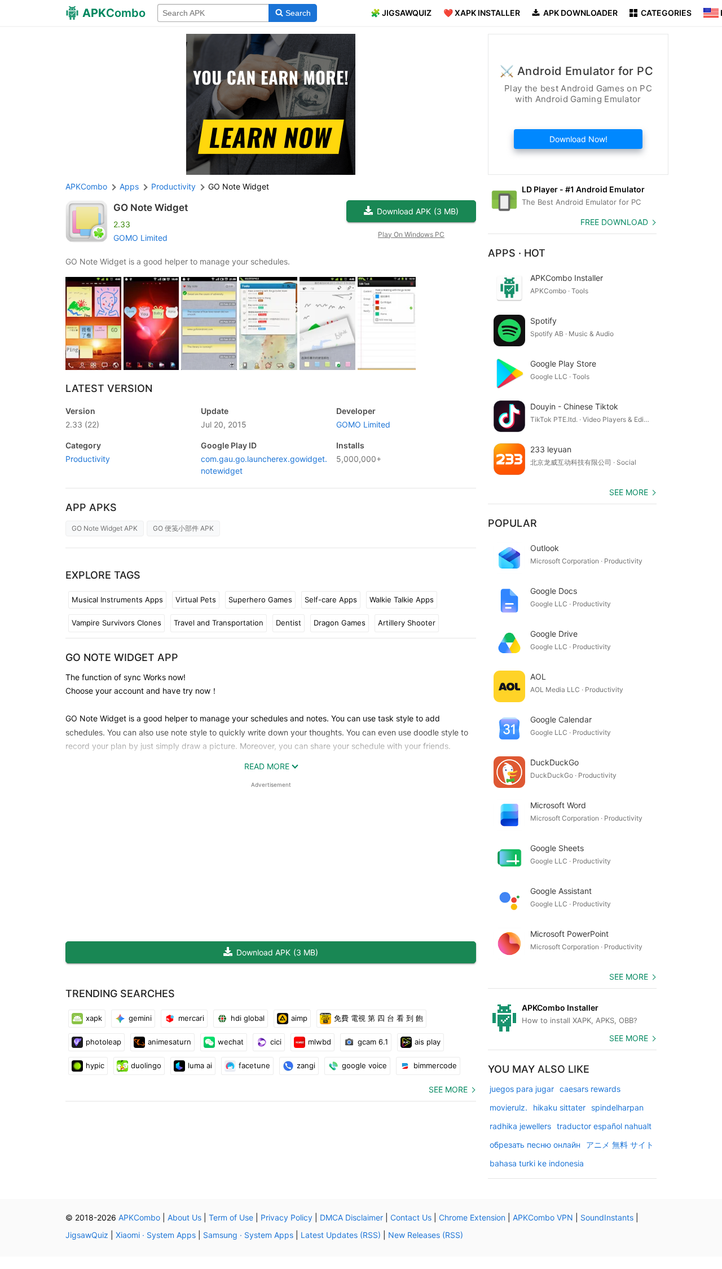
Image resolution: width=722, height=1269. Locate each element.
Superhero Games (260, 599)
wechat (231, 1041)
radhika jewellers (520, 1126)
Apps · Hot (516, 253)
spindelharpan (617, 1107)
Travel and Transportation (218, 622)
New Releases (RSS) (425, 1235)
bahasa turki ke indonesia (537, 1163)
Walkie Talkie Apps (401, 599)
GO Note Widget (150, 207)
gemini (140, 1018)
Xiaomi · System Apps (156, 1235)
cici (275, 1041)
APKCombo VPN (543, 1217)
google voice (364, 1065)
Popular (512, 523)
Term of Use (231, 1217)
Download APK (418, 211)
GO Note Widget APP (121, 657)
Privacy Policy (286, 1217)
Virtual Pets (195, 599)
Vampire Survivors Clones (116, 622)
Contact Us (411, 1217)
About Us (184, 1217)
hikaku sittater (559, 1107)
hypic (95, 1065)
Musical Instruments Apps (117, 599)
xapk (94, 1018)
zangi (306, 1065)
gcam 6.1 (373, 1041)
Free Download (614, 222)
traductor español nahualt (604, 1126)
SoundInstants (606, 1217)
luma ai (200, 1065)
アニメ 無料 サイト (620, 1144)
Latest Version (108, 388)
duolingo (146, 1065)
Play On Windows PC (411, 234)
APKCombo (86, 186)
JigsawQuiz (86, 1235)
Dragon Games (340, 622)
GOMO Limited (140, 238)
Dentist (288, 622)
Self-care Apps (331, 599)
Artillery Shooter (406, 622)
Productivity (87, 459)
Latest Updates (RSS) (341, 1235)
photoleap (103, 1041)
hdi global (248, 1018)
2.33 (82, 424)
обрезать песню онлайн (535, 1144)
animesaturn (169, 1041)
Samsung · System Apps (248, 1235)
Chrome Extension (472, 1217)
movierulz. (508, 1107)
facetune (254, 1065)
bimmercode (435, 1065)
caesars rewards (590, 1089)
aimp (299, 1018)
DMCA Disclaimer (351, 1217)
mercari (191, 1018)
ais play (428, 1041)
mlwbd (319, 1041)
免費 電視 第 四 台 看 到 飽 (378, 1018)
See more (448, 1089)
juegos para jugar (522, 1089)
